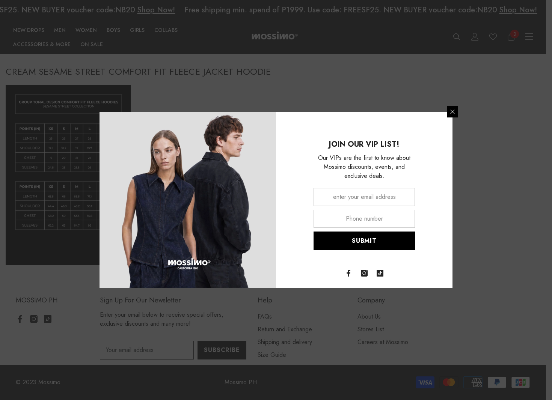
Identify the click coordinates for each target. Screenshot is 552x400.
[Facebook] (348, 273)
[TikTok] (380, 273)
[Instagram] (364, 273)
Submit (364, 240)
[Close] (452, 111)
